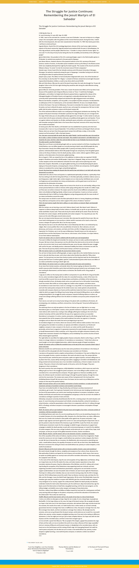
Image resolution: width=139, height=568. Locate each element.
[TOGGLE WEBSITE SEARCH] (109, 2)
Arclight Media (83, 566)
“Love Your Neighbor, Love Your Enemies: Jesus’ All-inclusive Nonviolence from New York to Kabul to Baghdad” (41, 548)
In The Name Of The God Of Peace (98, 547)
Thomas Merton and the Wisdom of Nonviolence (69, 548)
